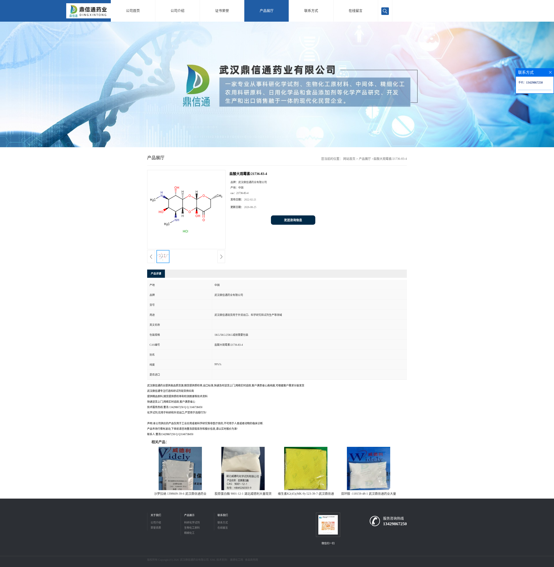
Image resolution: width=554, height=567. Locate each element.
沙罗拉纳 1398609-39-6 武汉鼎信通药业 (180, 493)
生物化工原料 (192, 527)
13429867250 (395, 523)
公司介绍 (177, 11)
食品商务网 (251, 559)
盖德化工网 (236, 559)
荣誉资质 (156, 527)
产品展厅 (267, 11)
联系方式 (311, 11)
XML (213, 559)
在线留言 (355, 11)
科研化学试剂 (192, 522)
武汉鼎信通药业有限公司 (194, 559)
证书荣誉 (222, 11)
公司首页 (133, 11)
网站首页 (349, 158)
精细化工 (189, 533)
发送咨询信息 (293, 220)
